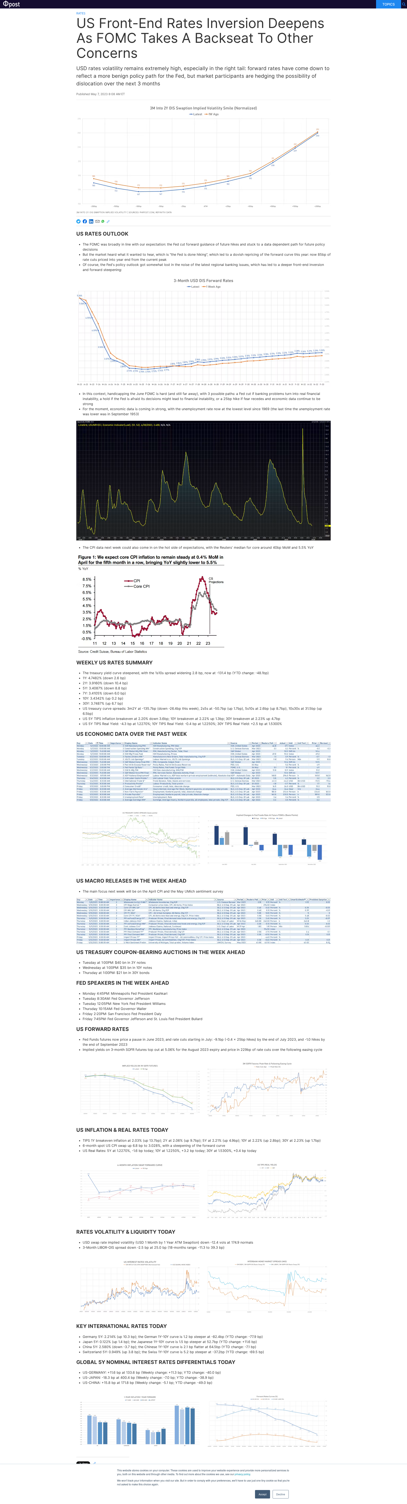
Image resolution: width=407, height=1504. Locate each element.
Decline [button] (280, 1494)
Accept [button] (262, 1494)
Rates (80, 13)
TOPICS (388, 4)
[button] (140, 839)
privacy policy (242, 1474)
